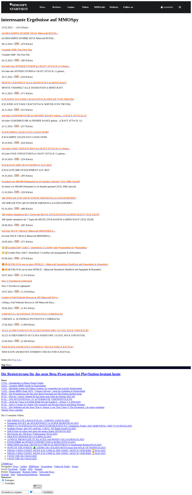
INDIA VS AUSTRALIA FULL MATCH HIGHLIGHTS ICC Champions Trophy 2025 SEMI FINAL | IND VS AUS (69, 426)
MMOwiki (99, 7)
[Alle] (37, 486)
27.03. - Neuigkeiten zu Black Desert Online (22, 383)
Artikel (23, 466)
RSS (30, 469)
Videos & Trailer (62, 466)
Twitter (23, 469)
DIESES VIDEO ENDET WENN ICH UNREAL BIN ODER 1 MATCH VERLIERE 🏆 (56, 450)
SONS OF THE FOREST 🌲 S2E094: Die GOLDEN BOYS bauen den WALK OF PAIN (56, 447)
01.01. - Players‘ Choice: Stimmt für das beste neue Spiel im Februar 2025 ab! (38, 396)
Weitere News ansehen (12, 410)
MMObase (34, 466)
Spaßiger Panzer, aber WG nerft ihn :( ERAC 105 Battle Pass (41, 428)
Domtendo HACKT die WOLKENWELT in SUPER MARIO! (43, 423)
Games (71, 7)
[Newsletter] (37, 488)
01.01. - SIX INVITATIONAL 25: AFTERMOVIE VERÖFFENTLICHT (36, 399)
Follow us (128, 7)
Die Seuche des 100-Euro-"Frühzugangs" (32, 434)
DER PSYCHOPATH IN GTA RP (29, 436)
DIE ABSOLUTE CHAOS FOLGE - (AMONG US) (38, 420)
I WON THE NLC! (22, 456)
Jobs (13, 474)
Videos (85, 7)
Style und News (46, 472)
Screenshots (46, 466)
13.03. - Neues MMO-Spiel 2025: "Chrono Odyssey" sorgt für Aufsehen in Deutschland (43, 391)
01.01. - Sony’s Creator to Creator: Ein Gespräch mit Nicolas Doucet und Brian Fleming (43, 404)
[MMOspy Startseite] (7, 463)
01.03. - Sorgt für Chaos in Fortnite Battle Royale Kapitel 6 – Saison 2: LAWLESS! (41, 402)
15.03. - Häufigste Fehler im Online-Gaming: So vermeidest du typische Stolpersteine (41, 388)
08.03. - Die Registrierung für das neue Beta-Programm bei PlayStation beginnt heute (41, 394)
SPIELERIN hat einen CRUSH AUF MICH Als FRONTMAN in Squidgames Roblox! (54, 444)
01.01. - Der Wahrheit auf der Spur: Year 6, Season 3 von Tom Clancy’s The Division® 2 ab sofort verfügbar (52, 407)
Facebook (13, 469)
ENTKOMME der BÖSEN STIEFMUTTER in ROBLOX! (41, 442)
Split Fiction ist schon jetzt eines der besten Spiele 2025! (39, 431)
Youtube (38, 469)
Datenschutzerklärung (27, 474)
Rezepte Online (29, 472)
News (42, 7)
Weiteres (114, 7)
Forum (75, 466)
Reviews (56, 7)
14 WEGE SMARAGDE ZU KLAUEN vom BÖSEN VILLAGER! (45, 439)
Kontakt (5, 474)
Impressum (45, 474)
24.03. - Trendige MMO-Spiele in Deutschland (23, 385)
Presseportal (15, 472)
